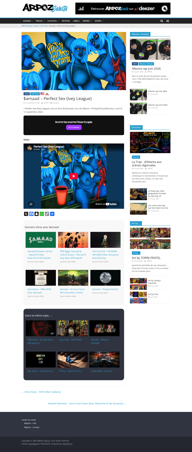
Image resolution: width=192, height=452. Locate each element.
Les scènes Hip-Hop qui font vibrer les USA (158, 206)
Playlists (52, 21)
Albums (27, 21)
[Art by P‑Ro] (138, 293)
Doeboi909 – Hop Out (101, 371)
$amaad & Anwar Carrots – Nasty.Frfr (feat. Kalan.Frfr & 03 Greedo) (40, 254)
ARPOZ (46, 103)
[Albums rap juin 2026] (150, 40)
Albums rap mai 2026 (157, 91)
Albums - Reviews (146, 64)
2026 (135, 64)
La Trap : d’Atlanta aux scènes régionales (147, 163)
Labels (76, 21)
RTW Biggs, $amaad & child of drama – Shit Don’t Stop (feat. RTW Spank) (73, 254)
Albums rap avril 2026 (157, 105)
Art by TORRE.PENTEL (146, 258)
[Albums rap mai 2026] (138, 90)
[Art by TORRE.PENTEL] (150, 229)
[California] (47, 93)
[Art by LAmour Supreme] (138, 279)
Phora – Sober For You (70, 371)
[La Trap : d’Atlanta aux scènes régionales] (150, 133)
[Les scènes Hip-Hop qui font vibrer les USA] (138, 204)
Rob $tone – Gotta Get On (40, 371)
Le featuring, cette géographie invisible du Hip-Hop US (157, 193)
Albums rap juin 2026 (146, 68)
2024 (26, 94)
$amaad (56, 103)
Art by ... (136, 253)
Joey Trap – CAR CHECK (70, 339)
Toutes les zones (29, 420)
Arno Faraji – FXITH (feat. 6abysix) (41, 391)
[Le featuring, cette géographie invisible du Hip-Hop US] (138, 190)
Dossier (136, 157)
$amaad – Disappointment (105, 289)
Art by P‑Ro (153, 294)
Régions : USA (30, 423)
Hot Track (35, 94)
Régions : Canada (31, 427)
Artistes (66, 21)
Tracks (39, 21)
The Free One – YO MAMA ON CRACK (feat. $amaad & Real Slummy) (105, 254)
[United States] (42, 93)
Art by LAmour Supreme (154, 281)
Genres (86, 21)
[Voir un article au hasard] (167, 21)
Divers (98, 21)
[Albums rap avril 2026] (138, 103)
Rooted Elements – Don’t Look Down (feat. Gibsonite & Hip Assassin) (87, 403)
